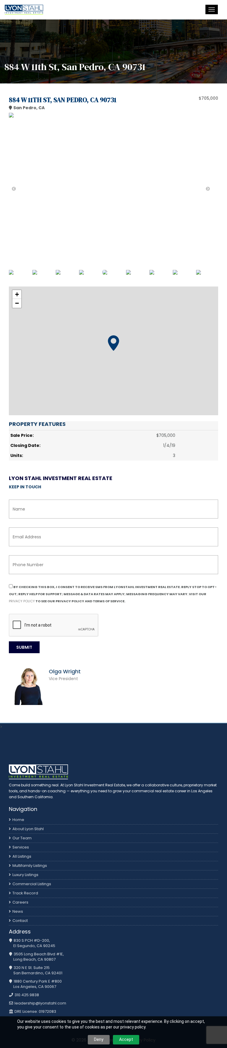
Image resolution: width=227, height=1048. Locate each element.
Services (20, 847)
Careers (20, 902)
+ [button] (17, 294)
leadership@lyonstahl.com (40, 1003)
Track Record (25, 893)
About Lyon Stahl (28, 829)
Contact (20, 920)
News (17, 911)
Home (18, 819)
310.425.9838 (26, 995)
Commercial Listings (31, 884)
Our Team (22, 838)
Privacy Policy (22, 601)
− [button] (17, 303)
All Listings (21, 856)
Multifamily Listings (29, 865)
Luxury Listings (25, 875)
